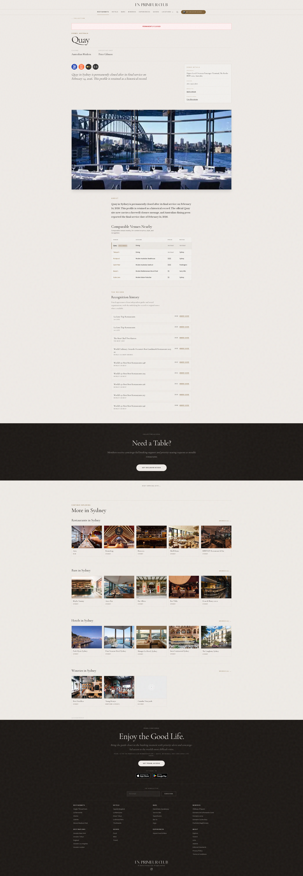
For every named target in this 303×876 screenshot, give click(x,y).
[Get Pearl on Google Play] (160, 775)
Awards (195, 844)
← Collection (78, 18)
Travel (115, 840)
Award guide (184, 316)
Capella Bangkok (119, 809)
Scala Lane (116, 277)
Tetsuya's (116, 252)
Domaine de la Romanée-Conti (203, 813)
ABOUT (195, 829)
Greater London (79, 847)
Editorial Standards (199, 847)
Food (115, 833)
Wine (115, 837)
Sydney (74, 33)
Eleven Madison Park (80, 823)
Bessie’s (115, 271)
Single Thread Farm (80, 809)
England (76, 840)
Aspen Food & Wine (160, 833)
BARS (123, 12)
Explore (195, 833)
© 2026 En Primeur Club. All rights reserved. (151, 866)
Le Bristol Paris (118, 820)
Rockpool (116, 259)
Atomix (75, 816)
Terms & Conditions (200, 854)
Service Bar (157, 813)
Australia (83, 33)
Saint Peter (116, 265)
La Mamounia (117, 813)
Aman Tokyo (117, 816)
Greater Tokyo (78, 837)
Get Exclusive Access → (195, 12)
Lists (194, 840)
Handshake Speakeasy (161, 809)
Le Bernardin (77, 813)
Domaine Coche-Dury (200, 820)
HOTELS (115, 12)
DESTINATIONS (79, 829)
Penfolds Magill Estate (200, 823)
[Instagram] (151, 869)
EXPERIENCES (144, 12)
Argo (154, 823)
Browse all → (225, 521)
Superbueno (157, 816)
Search (195, 837)
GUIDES (156, 12)
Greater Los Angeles (80, 844)
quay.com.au (191, 91)
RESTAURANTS (103, 12)
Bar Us (155, 820)
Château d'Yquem (199, 809)
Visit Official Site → (151, 486)
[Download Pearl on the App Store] (143, 775)
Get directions (192, 99)
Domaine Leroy (198, 816)
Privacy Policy (198, 851)
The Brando (117, 823)
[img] (74, 67)
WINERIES (132, 12)
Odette (76, 820)
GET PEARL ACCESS (151, 763)
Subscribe (168, 794)
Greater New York (79, 833)
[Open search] (177, 12)
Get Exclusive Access (151, 468)
